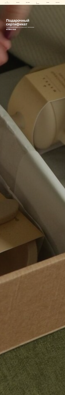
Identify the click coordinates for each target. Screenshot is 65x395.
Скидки (47, 2)
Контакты (58, 2)
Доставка (28, 2)
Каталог (18, 2)
